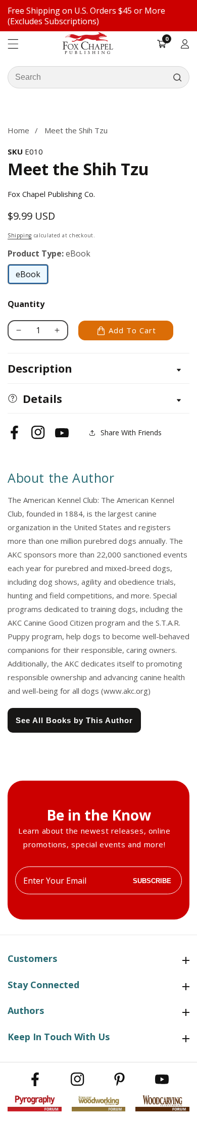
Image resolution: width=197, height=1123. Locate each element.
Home (18, 130)
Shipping (20, 235)
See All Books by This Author (74, 720)
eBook (32, 277)
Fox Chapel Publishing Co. (51, 194)
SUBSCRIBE (152, 880)
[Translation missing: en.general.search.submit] (177, 77)
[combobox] (98, 77)
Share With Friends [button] (131, 432)
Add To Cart (132, 330)
